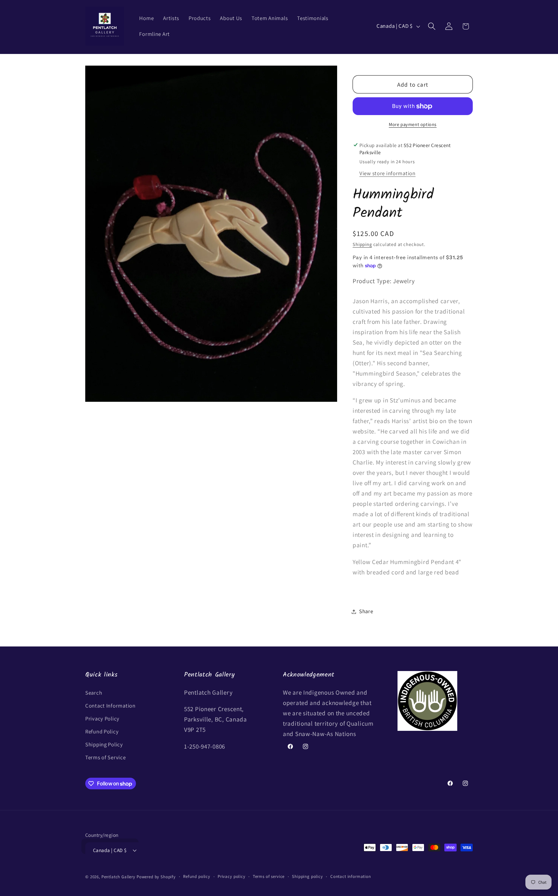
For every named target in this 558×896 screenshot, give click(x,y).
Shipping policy (307, 876)
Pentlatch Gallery (118, 877)
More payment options (413, 124)
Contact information (350, 876)
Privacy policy (231, 876)
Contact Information (110, 705)
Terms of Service (105, 757)
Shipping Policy (104, 744)
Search (93, 692)
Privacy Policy (102, 718)
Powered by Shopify (156, 877)
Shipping (362, 244)
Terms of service (268, 876)
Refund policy (196, 876)
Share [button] (366, 611)
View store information (387, 173)
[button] (431, 26)
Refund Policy (102, 731)
